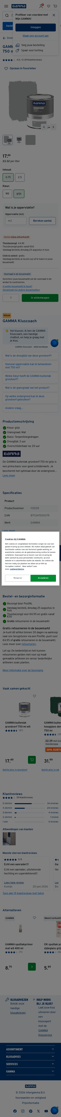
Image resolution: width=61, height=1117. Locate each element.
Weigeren (18, 578)
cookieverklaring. (17, 569)
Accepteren (43, 578)
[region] (30, 558)
